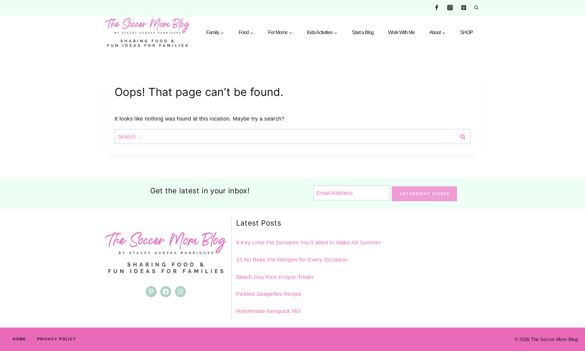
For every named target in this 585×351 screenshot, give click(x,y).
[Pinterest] (463, 7)
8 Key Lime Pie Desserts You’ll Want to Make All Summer (308, 243)
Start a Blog (363, 32)
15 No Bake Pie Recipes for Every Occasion (292, 260)
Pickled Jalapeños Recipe (269, 294)
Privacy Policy (56, 339)
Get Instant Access (424, 193)
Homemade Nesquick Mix (268, 311)
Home (19, 339)
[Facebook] (436, 7)
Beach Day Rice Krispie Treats (275, 277)
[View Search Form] (476, 8)
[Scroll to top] (570, 327)
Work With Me (401, 32)
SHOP (466, 32)
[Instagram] (450, 7)
